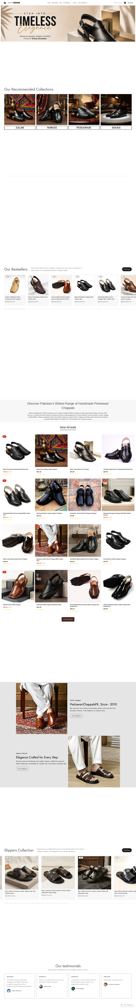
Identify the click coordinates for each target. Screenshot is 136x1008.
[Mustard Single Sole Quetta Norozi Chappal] (38, 285)
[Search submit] (125, 3)
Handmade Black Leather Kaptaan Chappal (49, 513)
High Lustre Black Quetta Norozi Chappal (15, 559)
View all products (68, 619)
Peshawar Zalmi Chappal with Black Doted (49, 604)
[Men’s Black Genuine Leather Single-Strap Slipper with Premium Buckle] (78, 872)
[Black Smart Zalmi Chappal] (61, 285)
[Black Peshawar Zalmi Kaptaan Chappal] (85, 285)
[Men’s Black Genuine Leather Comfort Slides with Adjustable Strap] (41, 872)
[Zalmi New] (19, 112)
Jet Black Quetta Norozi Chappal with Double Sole (118, 469)
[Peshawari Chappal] (84, 112)
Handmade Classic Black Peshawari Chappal (83, 513)
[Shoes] (116, 112)
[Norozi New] (52, 112)
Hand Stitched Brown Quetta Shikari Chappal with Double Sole (84, 605)
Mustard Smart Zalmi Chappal (11, 604)
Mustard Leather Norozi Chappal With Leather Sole (50, 559)
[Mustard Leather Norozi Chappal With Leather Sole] (108, 285)
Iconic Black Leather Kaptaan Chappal (114, 559)
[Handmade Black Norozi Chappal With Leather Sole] (15, 285)
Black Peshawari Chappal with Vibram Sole (15, 469)
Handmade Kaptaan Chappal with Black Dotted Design (117, 514)
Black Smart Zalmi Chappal (59, 297)
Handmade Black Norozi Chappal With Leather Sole (16, 514)
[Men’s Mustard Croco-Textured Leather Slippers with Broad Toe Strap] (114, 872)
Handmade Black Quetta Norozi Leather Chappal (84, 559)
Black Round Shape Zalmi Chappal (47, 469)
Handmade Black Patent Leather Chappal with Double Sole (116, 605)
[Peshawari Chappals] (68, 24)
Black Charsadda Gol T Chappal (79, 469)
